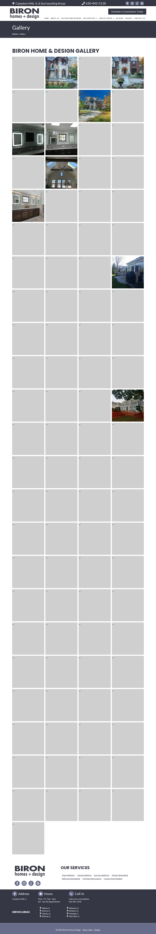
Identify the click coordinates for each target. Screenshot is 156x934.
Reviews (119, 18)
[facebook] (127, 3)
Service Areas (105, 18)
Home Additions (68, 875)
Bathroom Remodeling (71, 878)
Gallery (128, 18)
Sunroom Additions (101, 875)
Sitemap (97, 930)
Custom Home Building (71, 18)
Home (46, 18)
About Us (55, 18)
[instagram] (132, 3)
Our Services (89, 18)
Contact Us (139, 18)
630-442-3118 (75, 902)
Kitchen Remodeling (120, 875)
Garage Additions (84, 875)
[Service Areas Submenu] (114, 18)
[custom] (137, 3)
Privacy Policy (88, 930)
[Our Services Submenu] (97, 18)
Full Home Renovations (92, 878)
